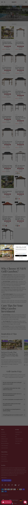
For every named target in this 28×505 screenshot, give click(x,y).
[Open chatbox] (25, 502)
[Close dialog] (27, 245)
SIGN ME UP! (21, 255)
